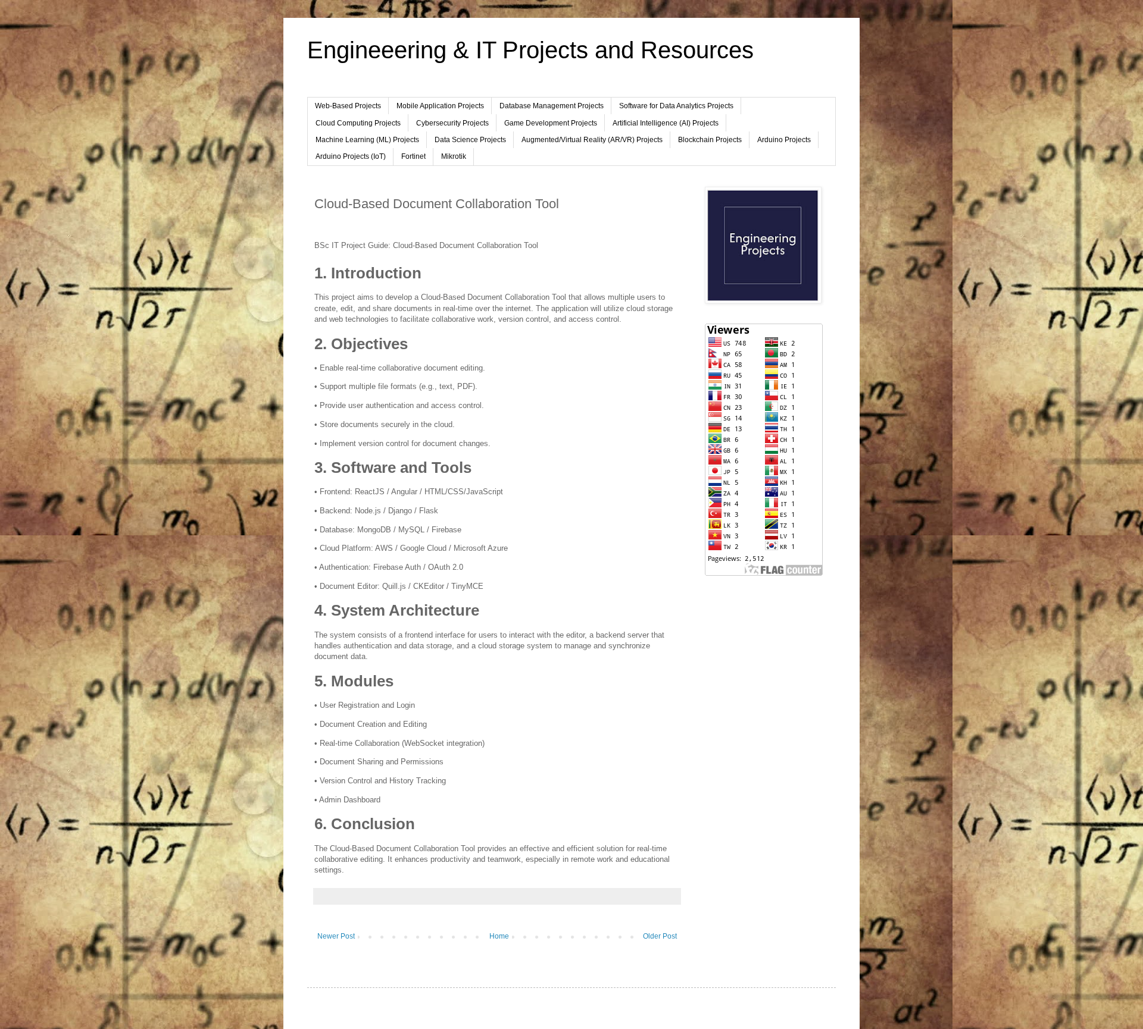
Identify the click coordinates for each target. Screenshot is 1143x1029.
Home (499, 936)
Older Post (660, 936)
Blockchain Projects (710, 140)
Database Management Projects (551, 106)
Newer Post (336, 936)
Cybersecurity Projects (452, 123)
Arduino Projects (784, 140)
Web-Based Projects (348, 106)
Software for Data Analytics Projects (676, 106)
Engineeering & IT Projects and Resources (530, 50)
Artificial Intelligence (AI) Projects (666, 123)
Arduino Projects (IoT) (351, 156)
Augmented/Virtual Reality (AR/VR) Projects (592, 140)
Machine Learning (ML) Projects (367, 140)
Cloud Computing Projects (358, 123)
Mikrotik (453, 156)
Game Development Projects (550, 123)
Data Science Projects (470, 140)
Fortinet (413, 156)
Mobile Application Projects (440, 106)
